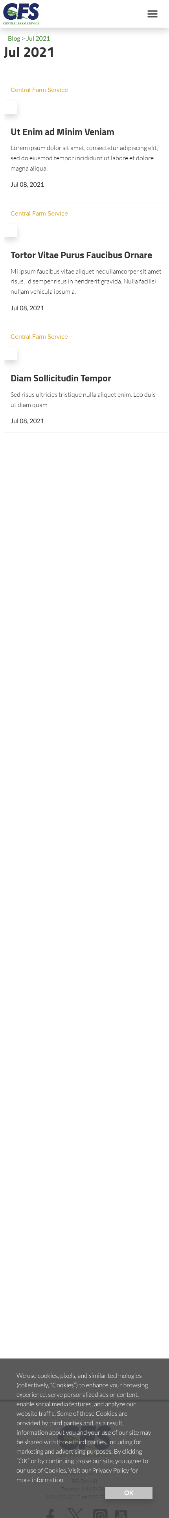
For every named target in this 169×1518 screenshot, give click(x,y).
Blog (14, 38)
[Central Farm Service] (19, 14)
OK (129, 1493)
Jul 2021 (38, 38)
